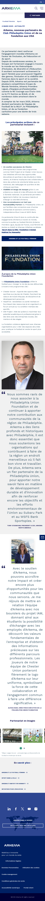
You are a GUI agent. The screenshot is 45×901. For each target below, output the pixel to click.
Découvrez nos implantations (23, 825)
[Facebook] (15, 809)
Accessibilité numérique (11, 888)
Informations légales (13, 861)
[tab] (20, 748)
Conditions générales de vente (13, 881)
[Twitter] (22, 809)
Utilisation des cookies (30, 867)
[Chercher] (36, 8)
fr (41, 2)
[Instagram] (36, 809)
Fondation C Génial (27, 230)
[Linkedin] (9, 809)
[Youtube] (29, 809)
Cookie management (9, 874)
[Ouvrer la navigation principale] (41, 8)
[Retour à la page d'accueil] (11, 8)
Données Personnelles (10, 867)
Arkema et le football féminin (22, 238)
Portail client (28, 888)
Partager (36, 15)
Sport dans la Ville (10, 230)
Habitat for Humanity (11, 232)
